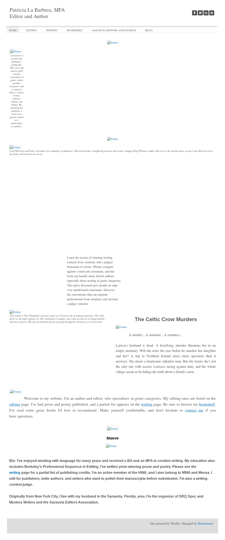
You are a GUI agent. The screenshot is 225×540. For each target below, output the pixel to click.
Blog (149, 30)
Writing (52, 30)
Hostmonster (205, 523)
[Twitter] (200, 12)
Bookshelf (75, 30)
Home (13, 30)
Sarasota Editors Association (114, 30)
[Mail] (211, 12)
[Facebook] (194, 12)
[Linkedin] (206, 12)
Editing (31, 30)
